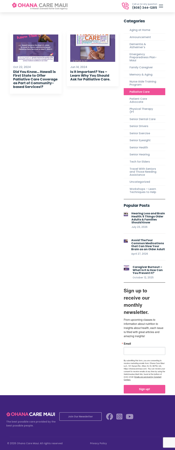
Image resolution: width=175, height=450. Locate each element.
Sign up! (144, 389)
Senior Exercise (140, 133)
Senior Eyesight (140, 140)
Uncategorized (140, 182)
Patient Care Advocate (138, 100)
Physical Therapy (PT (141, 110)
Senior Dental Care (143, 119)
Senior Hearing (140, 154)
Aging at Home (140, 30)
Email (127, 343)
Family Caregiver (141, 67)
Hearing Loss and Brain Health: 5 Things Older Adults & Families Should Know (148, 217)
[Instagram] (119, 416)
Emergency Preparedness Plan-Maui (143, 57)
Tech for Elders (140, 162)
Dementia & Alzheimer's (138, 45)
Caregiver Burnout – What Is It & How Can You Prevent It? (148, 270)
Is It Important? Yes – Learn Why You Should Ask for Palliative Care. (90, 75)
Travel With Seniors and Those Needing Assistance (143, 172)
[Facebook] (109, 416)
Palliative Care (140, 92)
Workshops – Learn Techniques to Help (143, 190)
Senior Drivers (139, 126)
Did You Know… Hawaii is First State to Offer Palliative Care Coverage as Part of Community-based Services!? (35, 79)
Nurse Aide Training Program (143, 83)
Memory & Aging (141, 75)
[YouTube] (129, 416)
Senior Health (139, 147)
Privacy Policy (98, 443)
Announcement (140, 37)
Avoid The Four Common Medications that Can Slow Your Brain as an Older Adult (148, 244)
